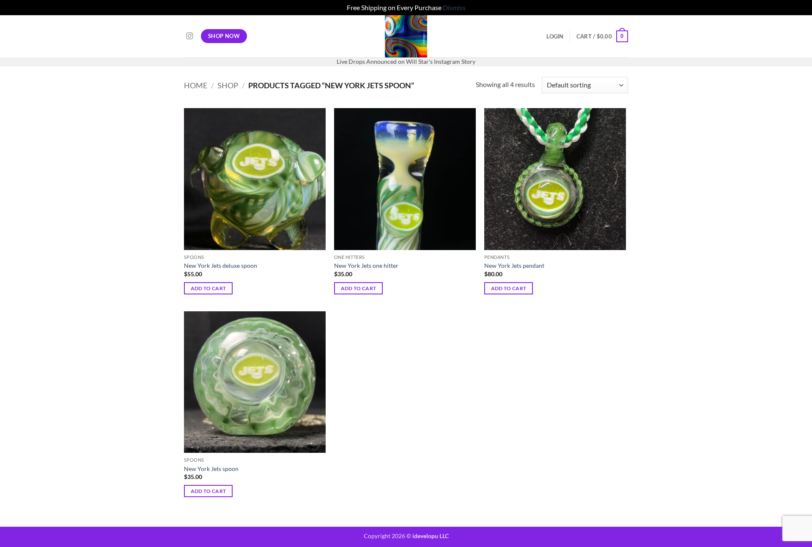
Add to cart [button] (208, 288)
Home (195, 85)
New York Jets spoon (211, 468)
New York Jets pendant (514, 265)
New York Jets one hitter (366, 265)
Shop (227, 85)
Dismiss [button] (454, 7)
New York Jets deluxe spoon (220, 265)
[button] (554, 36)
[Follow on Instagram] (189, 36)
